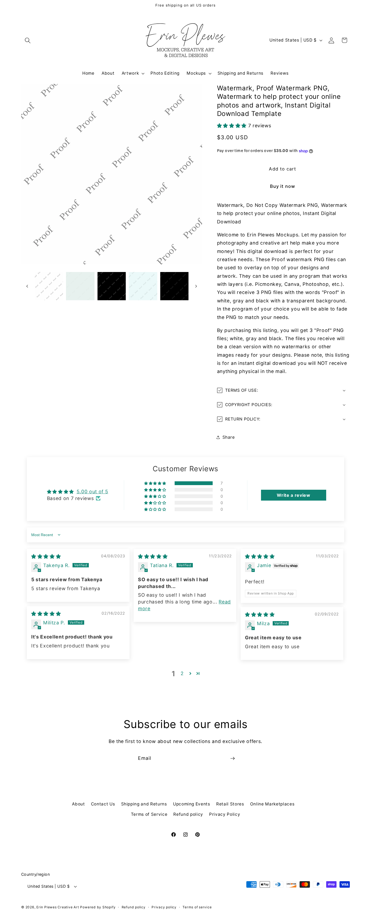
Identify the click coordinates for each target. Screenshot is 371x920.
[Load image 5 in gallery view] (174, 286)
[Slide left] (27, 286)
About (78, 804)
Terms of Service (149, 814)
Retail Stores (230, 804)
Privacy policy (164, 907)
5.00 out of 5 (92, 491)
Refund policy (188, 814)
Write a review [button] (293, 495)
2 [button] (182, 673)
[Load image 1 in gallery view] (49, 286)
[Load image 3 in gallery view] (112, 286)
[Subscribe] (232, 758)
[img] (46, 556)
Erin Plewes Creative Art (57, 907)
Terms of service (197, 907)
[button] (27, 40)
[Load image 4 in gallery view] (143, 286)
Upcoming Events (191, 804)
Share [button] (228, 437)
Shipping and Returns (144, 804)
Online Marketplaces (272, 804)
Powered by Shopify (97, 907)
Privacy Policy (224, 814)
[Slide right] (196, 286)
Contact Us (103, 804)
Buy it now (282, 186)
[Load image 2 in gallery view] (80, 286)
